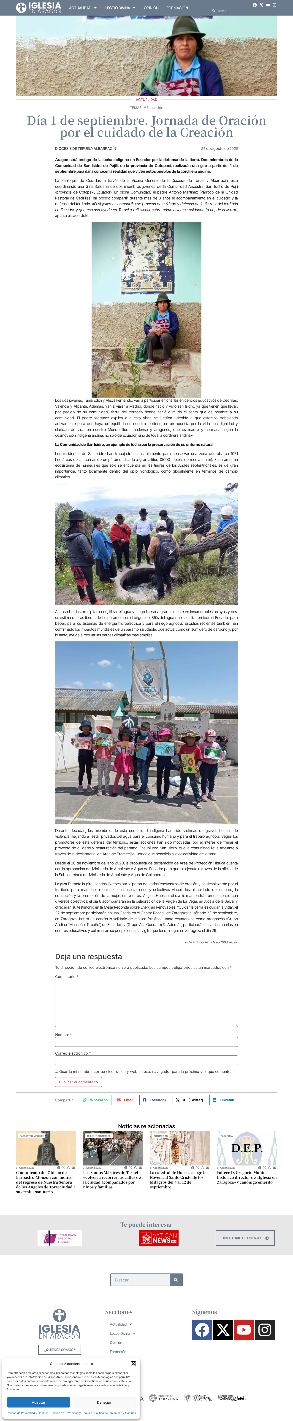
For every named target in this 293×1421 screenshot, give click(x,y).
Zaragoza (227, 1136)
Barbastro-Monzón (31, 1136)
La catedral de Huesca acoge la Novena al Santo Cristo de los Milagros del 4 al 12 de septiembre (178, 1180)
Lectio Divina (117, 7)
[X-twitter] (261, 5)
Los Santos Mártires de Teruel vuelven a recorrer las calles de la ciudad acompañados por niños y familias (112, 1180)
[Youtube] (268, 5)
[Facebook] (255, 5)
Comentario (67, 976)
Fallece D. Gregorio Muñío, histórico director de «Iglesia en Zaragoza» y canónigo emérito (247, 1177)
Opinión (151, 7)
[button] (133, 1364)
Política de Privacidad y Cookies (27, 1413)
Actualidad (80, 7)
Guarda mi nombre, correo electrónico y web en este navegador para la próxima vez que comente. (145, 1071)
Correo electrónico (73, 1053)
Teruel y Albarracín (99, 1136)
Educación (154, 107)
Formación (177, 7)
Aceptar (38, 1402)
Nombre (63, 1034)
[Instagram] (274, 5)
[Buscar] (176, 1280)
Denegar (104, 1402)
